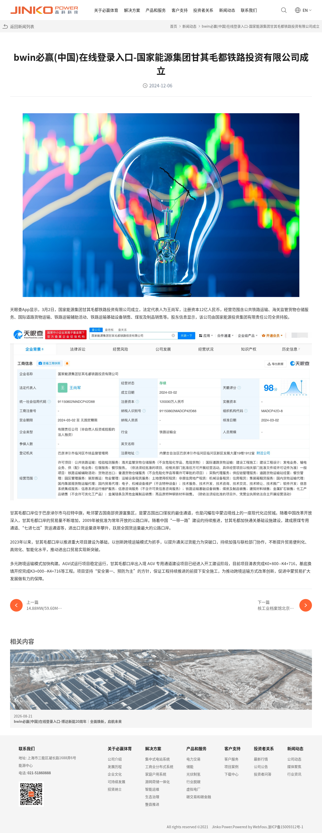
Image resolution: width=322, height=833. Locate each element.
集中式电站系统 (157, 758)
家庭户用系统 (155, 774)
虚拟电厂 (193, 789)
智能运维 (152, 789)
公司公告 (261, 766)
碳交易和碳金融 (198, 796)
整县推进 (152, 804)
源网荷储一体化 (157, 781)
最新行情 (261, 758)
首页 (173, 26)
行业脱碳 (193, 781)
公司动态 (294, 758)
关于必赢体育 (106, 10)
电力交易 (193, 758)
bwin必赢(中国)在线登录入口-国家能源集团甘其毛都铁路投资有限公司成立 (260, 26)
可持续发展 (116, 781)
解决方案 (132, 10)
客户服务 (231, 758)
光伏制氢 (193, 774)
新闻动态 (227, 10)
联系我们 (249, 10)
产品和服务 (156, 10)
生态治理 (152, 796)
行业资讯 (294, 774)
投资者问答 (262, 774)
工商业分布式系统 (159, 766)
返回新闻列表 (22, 26)
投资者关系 (203, 10)
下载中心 (231, 774)
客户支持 (180, 10)
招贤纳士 (115, 789)
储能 (189, 766)
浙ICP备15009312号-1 (285, 826)
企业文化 (115, 774)
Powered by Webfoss (250, 826)
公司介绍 (115, 758)
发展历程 (115, 766)
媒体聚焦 (294, 766)
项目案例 (231, 766)
